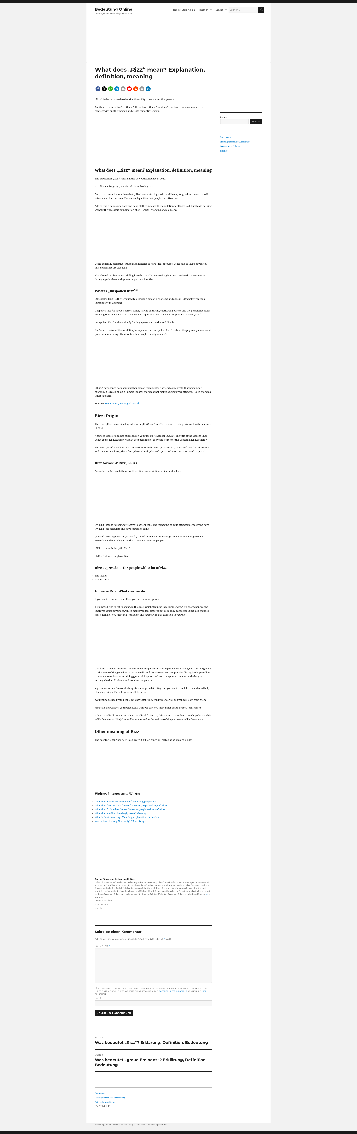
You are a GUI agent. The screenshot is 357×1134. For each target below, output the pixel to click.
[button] (98, 88)
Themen (203, 10)
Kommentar (102, 946)
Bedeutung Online (113, 9)
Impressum (100, 1093)
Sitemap (224, 151)
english (98, 908)
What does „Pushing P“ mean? (122, 403)
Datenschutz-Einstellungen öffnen (151, 1125)
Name (98, 998)
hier (207, 894)
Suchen (223, 117)
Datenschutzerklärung (173, 991)
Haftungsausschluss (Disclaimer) (110, 1098)
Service (219, 10)
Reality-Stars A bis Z (184, 10)
